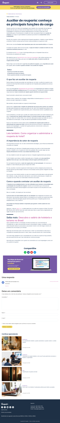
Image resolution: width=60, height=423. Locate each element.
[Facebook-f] (2, 407)
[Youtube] (7, 407)
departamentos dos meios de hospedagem (27, 57)
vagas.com (18, 208)
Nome (3, 312)
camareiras (46, 98)
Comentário (5, 297)
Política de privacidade (6, 412)
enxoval (18, 52)
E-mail (3, 318)
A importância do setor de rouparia (15, 73)
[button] (38, 2)
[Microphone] (13, 407)
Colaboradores (11, 13)
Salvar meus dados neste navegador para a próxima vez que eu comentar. (19, 323)
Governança (19, 13)
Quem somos (4, 409)
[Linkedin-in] (10, 407)
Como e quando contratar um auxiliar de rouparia (19, 75)
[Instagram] (5, 407)
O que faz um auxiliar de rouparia (15, 71)
